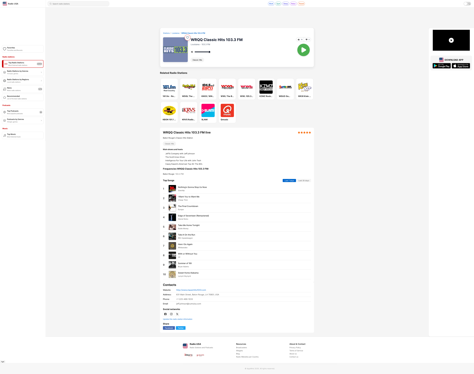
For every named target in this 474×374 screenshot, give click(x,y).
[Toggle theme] (467, 4)
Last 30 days (303, 180)
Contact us (293, 357)
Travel (301, 4)
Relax (293, 4)
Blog (238, 354)
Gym (278, 4)
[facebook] (165, 314)
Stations (166, 33)
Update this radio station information (177, 319)
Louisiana (175, 33)
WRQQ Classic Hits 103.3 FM (193, 33)
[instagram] (171, 314)
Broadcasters (241, 347)
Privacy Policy (295, 347)
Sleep (285, 4)
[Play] (303, 50)
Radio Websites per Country (247, 357)
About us (293, 354)
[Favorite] (187, 38)
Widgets (239, 351)
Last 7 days (289, 180)
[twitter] (177, 314)
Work (271, 4)
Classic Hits (197, 60)
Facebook (169, 328)
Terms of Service (296, 351)
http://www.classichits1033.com (191, 290)
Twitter (181, 328)
